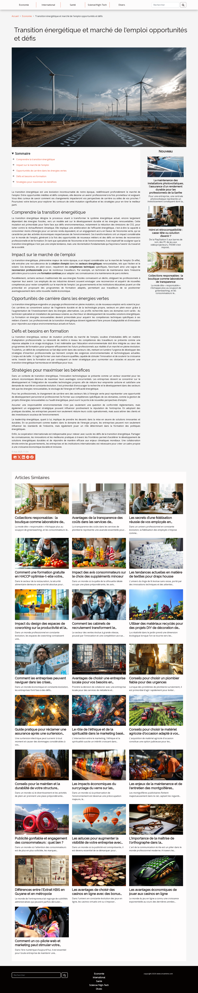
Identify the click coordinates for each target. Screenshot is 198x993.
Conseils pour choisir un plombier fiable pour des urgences (154, 680)
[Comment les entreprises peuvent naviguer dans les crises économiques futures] (42, 658)
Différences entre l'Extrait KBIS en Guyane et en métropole (40, 892)
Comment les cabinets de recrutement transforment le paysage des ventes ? (93, 628)
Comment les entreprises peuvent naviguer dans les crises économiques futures (40, 682)
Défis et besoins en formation (31, 176)
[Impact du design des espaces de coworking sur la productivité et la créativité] (42, 604)
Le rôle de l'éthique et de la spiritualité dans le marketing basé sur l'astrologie (97, 733)
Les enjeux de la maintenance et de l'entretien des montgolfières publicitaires (155, 788)
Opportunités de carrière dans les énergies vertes (41, 170)
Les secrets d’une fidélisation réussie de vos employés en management (150, 522)
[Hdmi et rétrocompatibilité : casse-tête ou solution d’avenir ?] (165, 216)
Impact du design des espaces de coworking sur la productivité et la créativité (40, 628)
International (48, 4)
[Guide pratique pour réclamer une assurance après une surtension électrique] (42, 710)
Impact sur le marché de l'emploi (32, 165)
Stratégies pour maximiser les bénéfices (36, 181)
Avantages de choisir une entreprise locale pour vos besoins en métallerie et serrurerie (98, 682)
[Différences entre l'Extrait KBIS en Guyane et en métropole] (42, 870)
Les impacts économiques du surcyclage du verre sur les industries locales (94, 788)
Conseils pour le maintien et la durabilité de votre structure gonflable (37, 788)
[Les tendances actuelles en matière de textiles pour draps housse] (156, 553)
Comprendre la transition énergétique (35, 159)
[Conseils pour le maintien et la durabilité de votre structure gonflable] (42, 764)
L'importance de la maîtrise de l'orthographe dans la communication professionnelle (153, 842)
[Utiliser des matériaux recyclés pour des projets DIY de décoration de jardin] (156, 604)
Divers (122, 4)
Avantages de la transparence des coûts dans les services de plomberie (97, 522)
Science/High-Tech (97, 4)
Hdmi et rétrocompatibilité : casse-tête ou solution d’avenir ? (166, 232)
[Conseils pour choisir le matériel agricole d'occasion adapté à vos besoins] (156, 710)
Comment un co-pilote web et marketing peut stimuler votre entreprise (37, 945)
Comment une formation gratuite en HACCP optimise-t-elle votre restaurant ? (40, 576)
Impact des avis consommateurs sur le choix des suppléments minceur (99, 574)
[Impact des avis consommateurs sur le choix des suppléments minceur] (99, 553)
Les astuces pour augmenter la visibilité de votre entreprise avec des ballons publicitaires (96, 842)
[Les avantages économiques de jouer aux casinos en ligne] (156, 870)
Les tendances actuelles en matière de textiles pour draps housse (155, 574)
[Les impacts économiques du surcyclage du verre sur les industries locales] (99, 764)
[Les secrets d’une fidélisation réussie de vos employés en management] (156, 498)
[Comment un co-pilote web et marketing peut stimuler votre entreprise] (42, 921)
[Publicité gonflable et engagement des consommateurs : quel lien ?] (42, 819)
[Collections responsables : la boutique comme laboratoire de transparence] (165, 262)
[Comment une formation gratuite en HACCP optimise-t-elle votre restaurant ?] (42, 553)
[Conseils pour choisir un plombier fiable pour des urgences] (156, 658)
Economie (24, 4)
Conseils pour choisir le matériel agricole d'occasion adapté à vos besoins (153, 733)
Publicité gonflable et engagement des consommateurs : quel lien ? (41, 840)
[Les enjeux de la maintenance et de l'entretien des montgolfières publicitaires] (156, 764)
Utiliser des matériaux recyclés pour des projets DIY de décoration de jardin (156, 628)
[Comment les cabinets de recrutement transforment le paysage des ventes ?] (99, 604)
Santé (73, 4)
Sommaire (22, 153)
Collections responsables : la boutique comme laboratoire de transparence (165, 278)
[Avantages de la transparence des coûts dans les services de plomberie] (99, 498)
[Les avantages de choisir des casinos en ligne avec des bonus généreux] (99, 870)
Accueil (15, 16)
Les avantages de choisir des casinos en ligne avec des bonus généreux (96, 894)
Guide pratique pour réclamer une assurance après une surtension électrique (40, 733)
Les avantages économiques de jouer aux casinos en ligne (153, 892)
